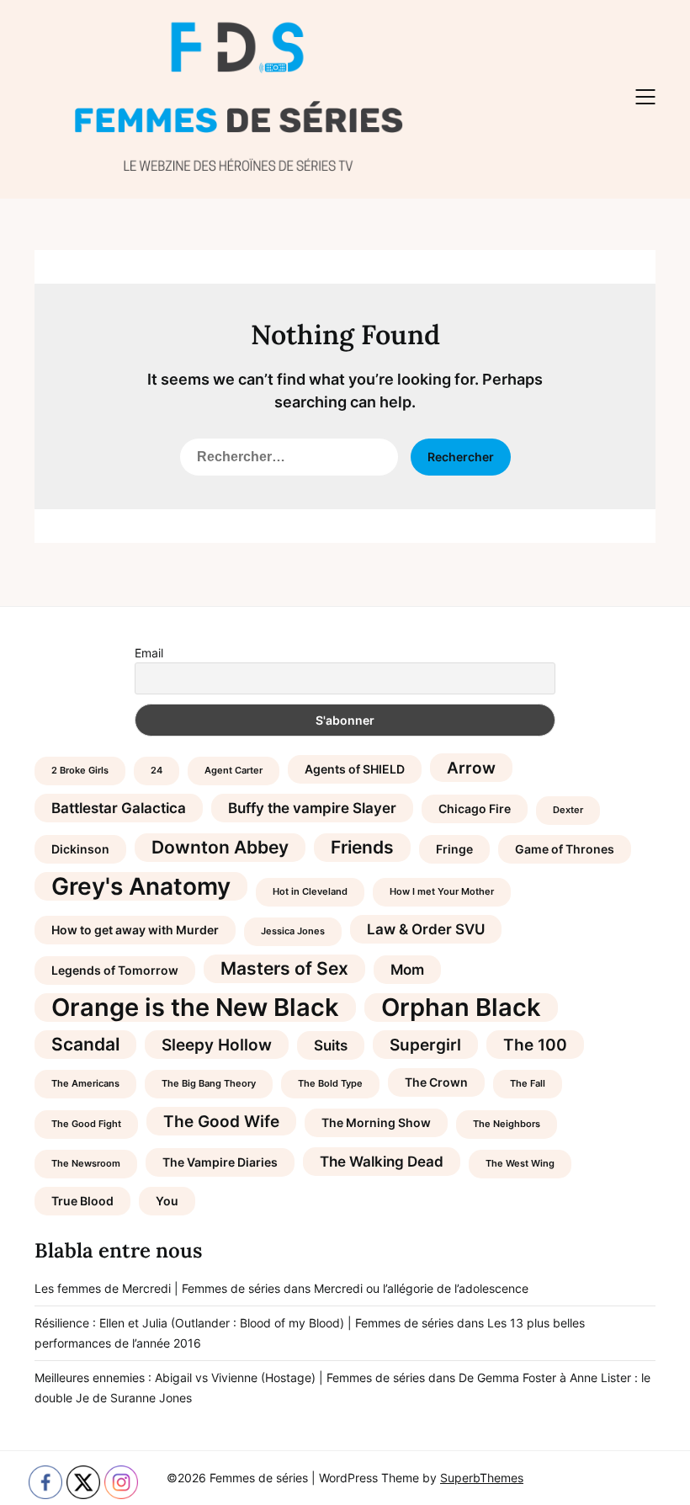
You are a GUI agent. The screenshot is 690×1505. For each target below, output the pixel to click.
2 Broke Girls (80, 770)
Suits (331, 1045)
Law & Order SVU (426, 929)
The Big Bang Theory (209, 1083)
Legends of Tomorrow (114, 970)
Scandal (85, 1044)
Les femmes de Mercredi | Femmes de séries (157, 1288)
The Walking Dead (381, 1161)
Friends (362, 847)
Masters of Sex (284, 968)
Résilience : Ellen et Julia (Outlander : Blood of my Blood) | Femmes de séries (244, 1323)
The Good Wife (221, 1121)
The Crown (436, 1082)
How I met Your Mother (442, 891)
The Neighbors (506, 1124)
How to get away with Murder (135, 930)
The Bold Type (330, 1083)
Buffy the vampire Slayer (312, 808)
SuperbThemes (481, 1477)
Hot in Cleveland (310, 891)
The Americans (85, 1083)
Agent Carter (233, 770)
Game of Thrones (564, 849)
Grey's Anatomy (141, 886)
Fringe (454, 849)
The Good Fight (86, 1124)
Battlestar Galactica (118, 808)
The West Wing (520, 1163)
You (167, 1201)
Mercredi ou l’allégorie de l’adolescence (421, 1288)
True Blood (82, 1201)
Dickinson (80, 849)
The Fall (527, 1083)
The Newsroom (85, 1163)
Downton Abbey (220, 847)
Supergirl (425, 1044)
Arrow (471, 768)
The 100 (535, 1044)
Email (149, 653)
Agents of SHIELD (355, 769)
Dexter (568, 810)
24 (156, 770)
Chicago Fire (474, 808)
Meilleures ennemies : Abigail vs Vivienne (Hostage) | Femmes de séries (229, 1377)
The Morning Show (376, 1122)
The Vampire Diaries (220, 1162)
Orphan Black (461, 1007)
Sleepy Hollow (217, 1044)
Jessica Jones (293, 931)
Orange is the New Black (195, 1007)
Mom (407, 969)
